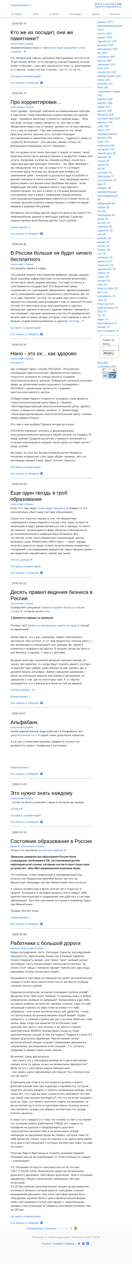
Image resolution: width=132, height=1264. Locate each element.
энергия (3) (104, 261)
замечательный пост (24, 735)
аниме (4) (103, 242)
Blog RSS (102, 362)
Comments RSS (106, 366)
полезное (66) (106, 56)
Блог (36, 14)
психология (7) (106, 180)
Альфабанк (24, 722)
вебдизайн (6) (106, 203)
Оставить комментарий (25, 76)
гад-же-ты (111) (107, 41)
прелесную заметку (50, 850)
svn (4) (101, 253)
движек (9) (104, 157)
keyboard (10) (105, 145)
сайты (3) (103, 272)
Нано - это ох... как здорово (43, 353)
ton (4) (101, 234)
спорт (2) (103, 276)
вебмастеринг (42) (109, 76)
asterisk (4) (104, 238)
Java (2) (102, 300)
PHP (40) (102, 87)
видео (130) (104, 37)
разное (14, 846)
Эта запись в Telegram (25, 82)
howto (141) (104, 33)
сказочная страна (21, 43)
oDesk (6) (103, 207)
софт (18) (103, 126)
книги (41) (103, 79)
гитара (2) (103, 280)
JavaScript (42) (106, 72)
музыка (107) (105, 45)
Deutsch (58, 1243)
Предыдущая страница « (43, 1228)
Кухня (95, 14)
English (46, 1243)
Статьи (54, 14)
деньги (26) (104, 110)
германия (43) (106, 64)
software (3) (105, 257)
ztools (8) (103, 164)
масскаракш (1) (107, 323)
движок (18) (105, 122)
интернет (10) (106, 149)
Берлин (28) (105, 99)
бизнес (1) (103, 327)
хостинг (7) (104, 172)
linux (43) (103, 68)
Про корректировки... (35, 102)
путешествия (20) (108, 118)
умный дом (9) (106, 153)
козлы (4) (103, 245)
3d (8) (101, 168)
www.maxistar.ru (20, 5)
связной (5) (104, 226)
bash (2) (102, 284)
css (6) (101, 211)
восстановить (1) (108, 330)
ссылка (15, 808)
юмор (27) (103, 106)
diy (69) (102, 52)
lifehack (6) (104, 188)
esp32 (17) (103, 130)
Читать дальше (20, 559)
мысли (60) (104, 60)
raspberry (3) (105, 265)
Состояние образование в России (51, 841)
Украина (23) (105, 114)
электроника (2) (107, 307)
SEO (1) (101, 311)
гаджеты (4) (105, 230)
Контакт (115, 14)
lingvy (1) (102, 319)
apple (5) (102, 218)
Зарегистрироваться (108, 6)
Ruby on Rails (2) (107, 288)
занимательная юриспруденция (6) (107, 195)
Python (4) (103, 249)
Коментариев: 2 (20, 227)
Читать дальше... (21, 689)
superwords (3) (106, 269)
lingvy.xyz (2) (105, 303)
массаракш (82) (107, 49)
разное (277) (105, 21)
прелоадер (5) (106, 215)
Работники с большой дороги (45, 943)
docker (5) (103, 222)
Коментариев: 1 (20, 696)
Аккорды (75, 14)
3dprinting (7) (105, 176)
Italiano (70, 1243)
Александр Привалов (51, 508)
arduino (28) (105, 103)
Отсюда (16, 362)
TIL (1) (101, 315)
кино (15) (103, 141)
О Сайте (17, 14)
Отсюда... (75, 321)
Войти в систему (105, 3)
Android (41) (105, 83)
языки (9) (103, 161)
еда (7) (101, 184)
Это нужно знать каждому (41, 793)
